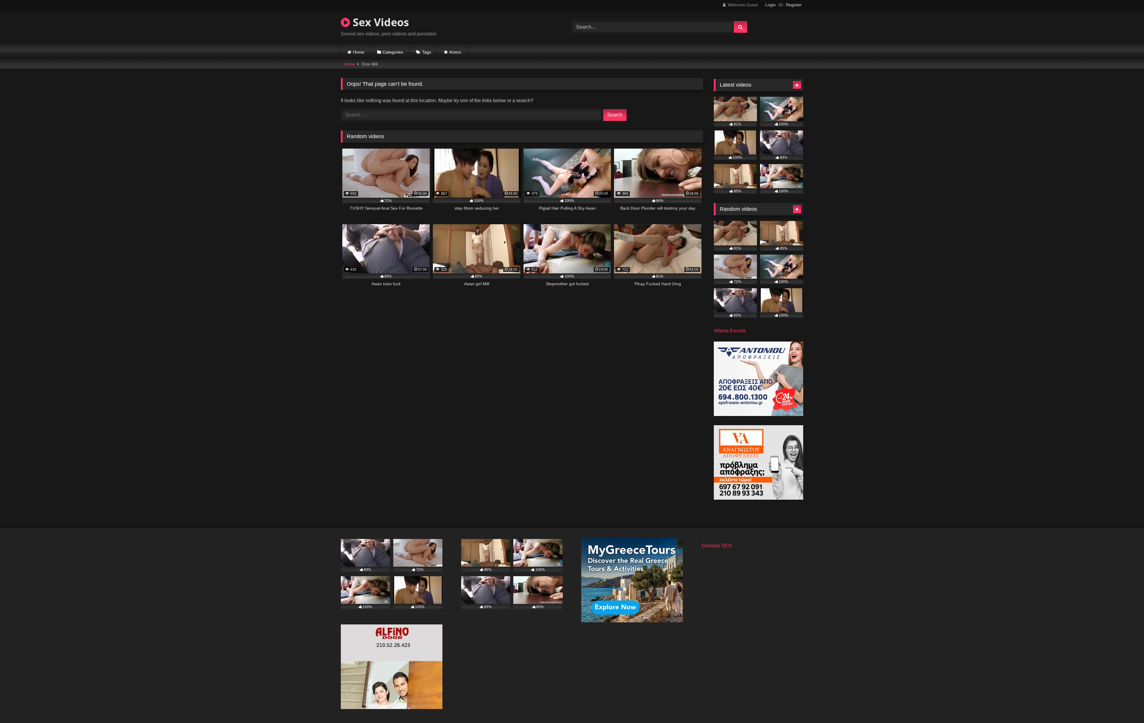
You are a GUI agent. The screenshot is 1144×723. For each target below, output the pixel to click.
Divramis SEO (717, 545)
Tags (426, 52)
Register (794, 4)
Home (358, 52)
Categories (393, 52)
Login (770, 4)
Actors (455, 52)
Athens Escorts (730, 330)
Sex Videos (379, 22)
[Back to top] (1125, 705)
